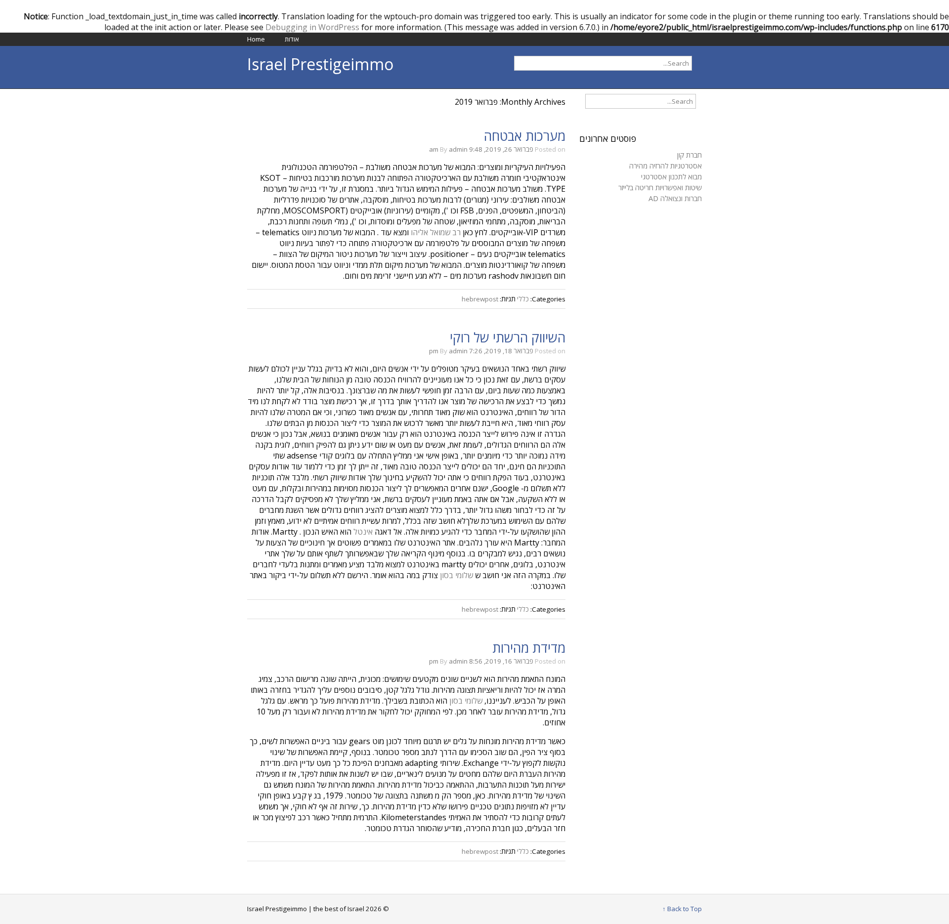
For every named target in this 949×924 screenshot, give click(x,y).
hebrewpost (480, 298)
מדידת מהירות (528, 648)
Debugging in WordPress (312, 27)
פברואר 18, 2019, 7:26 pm (481, 350)
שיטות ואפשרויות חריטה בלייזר (660, 187)
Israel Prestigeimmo (320, 64)
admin (458, 149)
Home (256, 39)
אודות (292, 39)
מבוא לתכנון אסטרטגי (671, 176)
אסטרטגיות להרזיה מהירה (665, 165)
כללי (523, 298)
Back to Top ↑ (682, 908)
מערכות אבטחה (524, 136)
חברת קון (689, 155)
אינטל (363, 531)
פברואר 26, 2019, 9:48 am (481, 149)
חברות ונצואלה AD (675, 198)
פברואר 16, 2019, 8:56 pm (481, 661)
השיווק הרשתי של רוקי (507, 337)
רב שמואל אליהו (435, 232)
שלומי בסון (456, 575)
